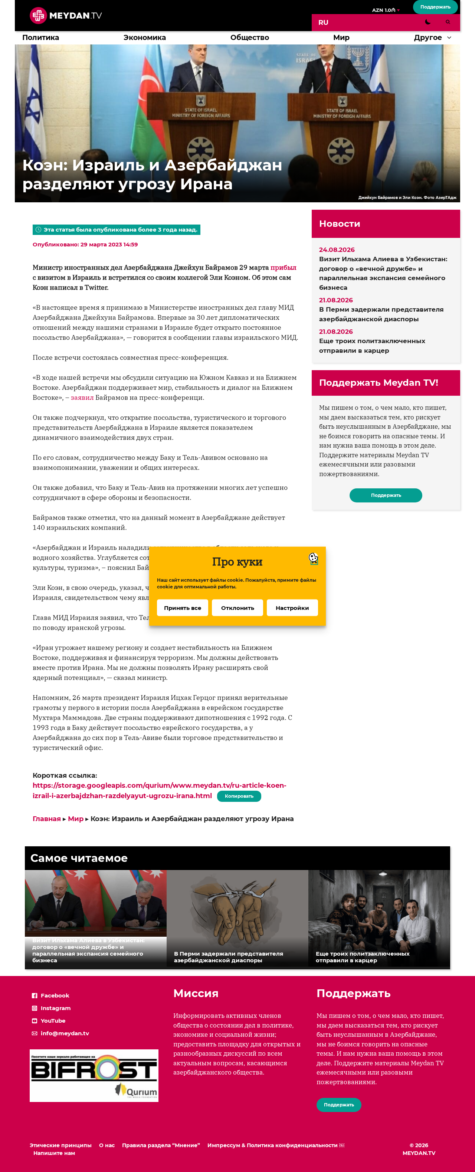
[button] (451, 37)
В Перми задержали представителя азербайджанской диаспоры (381, 314)
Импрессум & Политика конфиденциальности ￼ (275, 1145)
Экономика (145, 37)
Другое (428, 37)
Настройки (292, 607)
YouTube (53, 1020)
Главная (47, 819)
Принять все (183, 607)
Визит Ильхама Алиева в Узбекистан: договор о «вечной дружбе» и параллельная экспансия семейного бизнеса (383, 273)
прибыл (284, 267)
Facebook (55, 995)
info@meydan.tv (65, 1033)
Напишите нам (54, 1153)
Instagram (56, 1008)
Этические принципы (61, 1145)
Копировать (237, 795)
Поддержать (435, 7)
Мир (341, 37)
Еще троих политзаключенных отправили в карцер (372, 345)
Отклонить (237, 607)
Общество (249, 37)
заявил (82, 397)
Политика (40, 37)
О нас (107, 1145)
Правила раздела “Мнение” (161, 1145)
